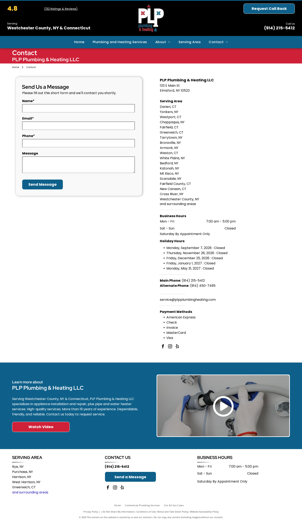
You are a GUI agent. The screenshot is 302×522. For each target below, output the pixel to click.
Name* (28, 101)
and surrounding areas (30, 492)
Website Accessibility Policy (204, 511)
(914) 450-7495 (203, 285)
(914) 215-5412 (279, 28)
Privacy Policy (90, 511)
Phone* (28, 136)
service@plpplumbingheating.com (188, 299)
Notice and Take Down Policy (172, 511)
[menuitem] (79, 42)
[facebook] (163, 346)
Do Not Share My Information (118, 511)
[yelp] (177, 346)
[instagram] (170, 346)
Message (30, 153)
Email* (28, 118)
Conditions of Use (145, 511)
